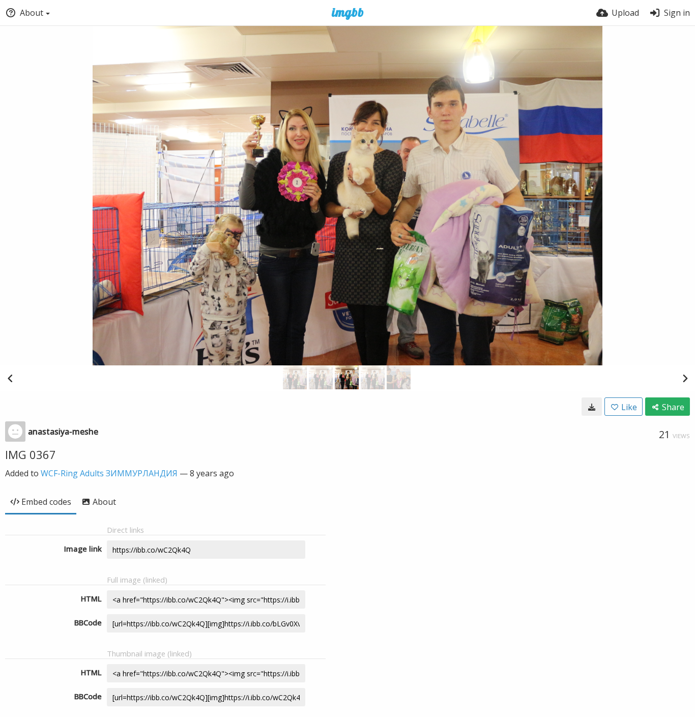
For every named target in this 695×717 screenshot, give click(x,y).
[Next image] (685, 378)
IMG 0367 (30, 454)
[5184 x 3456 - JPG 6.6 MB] (592, 406)
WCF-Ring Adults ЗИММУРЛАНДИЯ (109, 473)
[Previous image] (10, 378)
